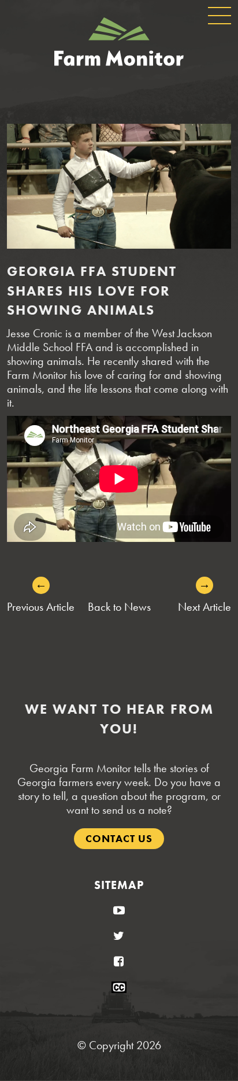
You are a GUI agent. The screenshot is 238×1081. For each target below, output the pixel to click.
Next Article (204, 606)
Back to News (119, 607)
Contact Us (119, 838)
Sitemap (119, 885)
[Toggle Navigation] (219, 15)
